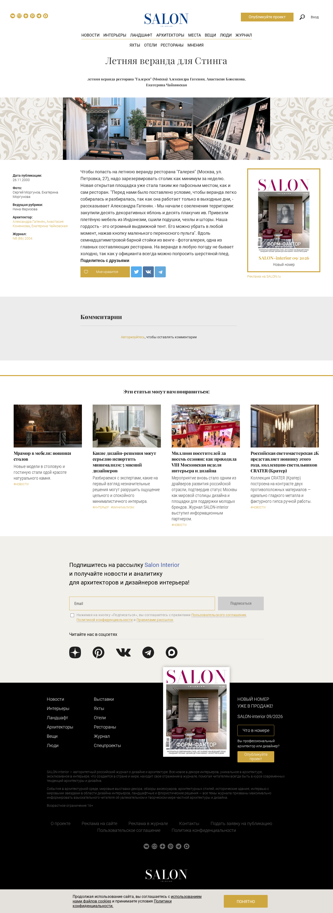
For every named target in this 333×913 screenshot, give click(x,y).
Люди (226, 35)
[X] (136, 271)
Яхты (134, 45)
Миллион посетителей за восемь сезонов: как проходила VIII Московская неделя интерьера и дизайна (204, 462)
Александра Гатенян (29, 221)
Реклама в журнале (148, 823)
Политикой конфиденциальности (105, 620)
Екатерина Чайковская (49, 226)
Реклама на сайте (99, 823)
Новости (90, 35)
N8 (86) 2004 (22, 238)
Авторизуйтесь (133, 337)
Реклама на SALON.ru (264, 276)
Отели (150, 45)
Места (194, 35)
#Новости (21, 484)
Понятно (246, 901)
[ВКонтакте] (148, 271)
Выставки (104, 699)
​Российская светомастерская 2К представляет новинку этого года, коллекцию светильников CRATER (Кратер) (285, 462)
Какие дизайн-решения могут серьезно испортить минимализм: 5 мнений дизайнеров (125, 462)
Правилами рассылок (155, 620)
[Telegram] (160, 271)
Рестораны (172, 45)
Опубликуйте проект (267, 17)
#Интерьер (101, 507)
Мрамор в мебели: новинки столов (42, 456)
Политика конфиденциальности (204, 830)
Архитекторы (170, 35)
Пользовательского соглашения (218, 615)
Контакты (189, 823)
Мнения (195, 45)
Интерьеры (114, 35)
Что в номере (256, 730)
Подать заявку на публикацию (241, 823)
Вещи (210, 35)
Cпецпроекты (107, 745)
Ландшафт (141, 35)
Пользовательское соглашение (128, 830)
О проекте (60, 823)
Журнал (243, 35)
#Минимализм (122, 507)
